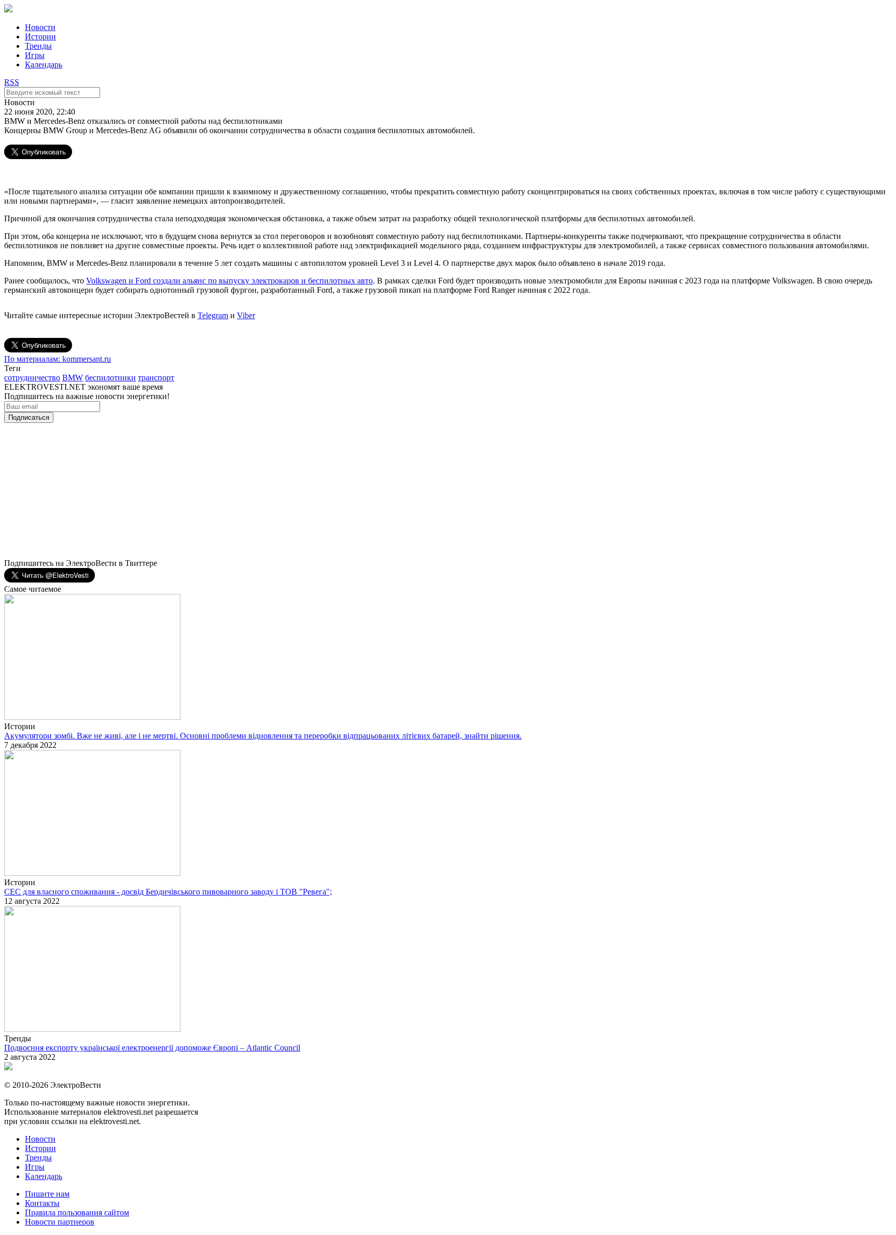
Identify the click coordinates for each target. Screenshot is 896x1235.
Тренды (38, 45)
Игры (35, 55)
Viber (246, 315)
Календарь (43, 64)
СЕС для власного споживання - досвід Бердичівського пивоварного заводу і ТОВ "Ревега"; (168, 891)
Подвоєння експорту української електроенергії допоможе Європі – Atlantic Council (152, 1047)
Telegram (213, 315)
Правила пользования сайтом (77, 1212)
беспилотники (110, 377)
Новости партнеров (59, 1221)
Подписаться (28, 417)
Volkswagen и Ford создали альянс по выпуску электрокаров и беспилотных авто (229, 280)
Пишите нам (47, 1193)
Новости (40, 27)
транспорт (156, 377)
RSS (11, 82)
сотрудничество (32, 377)
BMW (72, 377)
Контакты (42, 1203)
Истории (40, 36)
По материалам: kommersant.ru (57, 358)
